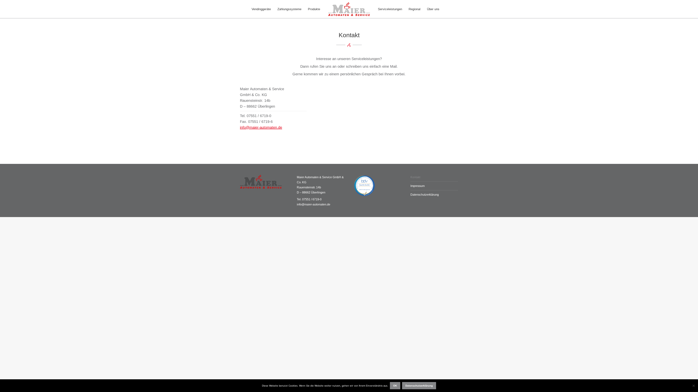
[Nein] (693, 385)
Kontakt (415, 177)
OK (395, 385)
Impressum (417, 185)
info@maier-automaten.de (261, 127)
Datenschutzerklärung (424, 194)
